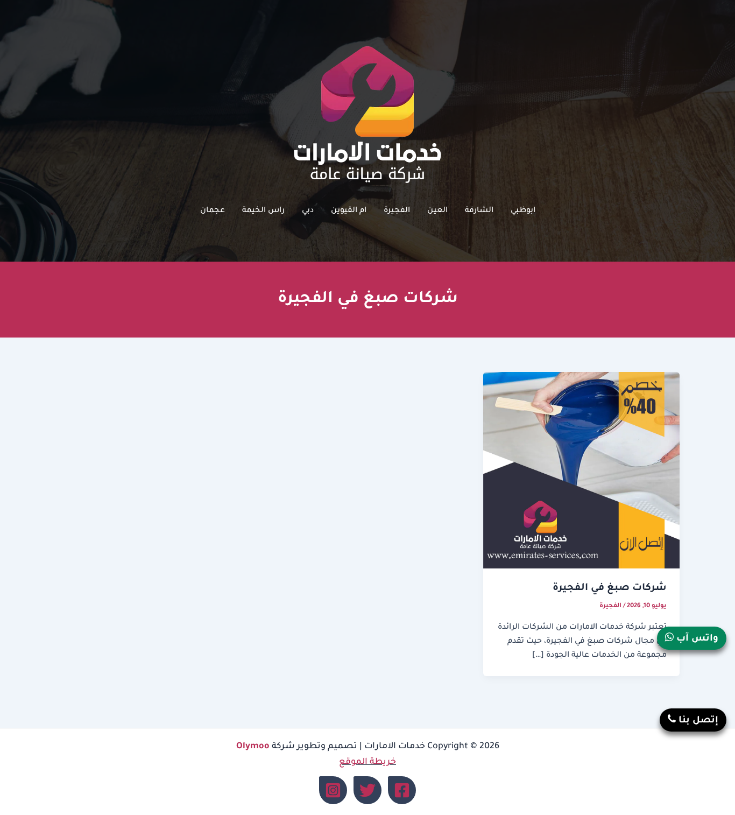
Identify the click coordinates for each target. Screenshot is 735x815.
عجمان (212, 211)
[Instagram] (333, 790)
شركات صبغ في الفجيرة (610, 588)
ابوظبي (523, 211)
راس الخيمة (263, 211)
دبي (308, 211)
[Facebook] (402, 790)
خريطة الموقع (367, 762)
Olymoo (253, 746)
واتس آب (696, 639)
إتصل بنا (697, 721)
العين (437, 211)
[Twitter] (367, 790)
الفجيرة (397, 211)
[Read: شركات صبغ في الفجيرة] (581, 471)
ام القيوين (348, 211)
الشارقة (479, 211)
